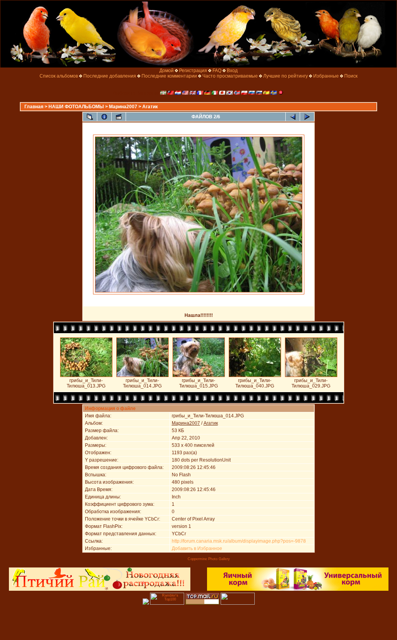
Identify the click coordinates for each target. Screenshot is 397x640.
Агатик (150, 106)
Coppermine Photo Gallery (209, 559)
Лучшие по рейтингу (285, 76)
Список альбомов (59, 76)
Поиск (350, 76)
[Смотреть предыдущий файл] (293, 116)
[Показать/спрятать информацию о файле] (104, 116)
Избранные (326, 76)
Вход (232, 70)
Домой (166, 70)
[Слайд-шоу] (119, 116)
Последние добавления (109, 76)
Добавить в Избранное (197, 548)
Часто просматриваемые (230, 76)
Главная (33, 106)
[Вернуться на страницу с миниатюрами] (90, 116)
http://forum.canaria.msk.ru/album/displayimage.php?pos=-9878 (239, 541)
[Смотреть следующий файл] (307, 116)
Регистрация (193, 70)
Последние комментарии (169, 76)
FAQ (216, 70)
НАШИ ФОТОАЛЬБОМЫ (76, 106)
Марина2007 (123, 106)
